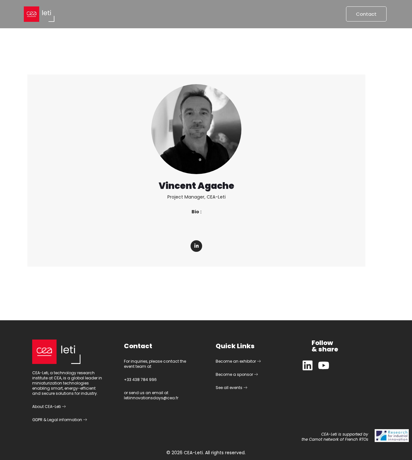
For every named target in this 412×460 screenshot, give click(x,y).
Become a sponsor (235, 374)
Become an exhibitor (236, 361)
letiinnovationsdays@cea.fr (151, 398)
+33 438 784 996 (140, 379)
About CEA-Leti (47, 406)
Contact (366, 14)
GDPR (37, 419)
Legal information (65, 419)
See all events (229, 387)
